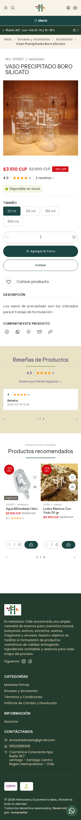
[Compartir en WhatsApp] (17, 332)
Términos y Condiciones (23, 697)
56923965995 (19, 746)
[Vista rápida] (34, 487)
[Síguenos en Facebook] (30, 661)
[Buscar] (12, 8)
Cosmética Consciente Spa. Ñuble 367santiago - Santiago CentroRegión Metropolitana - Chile (31, 758)
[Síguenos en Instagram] (23, 661)
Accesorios (64, 39)
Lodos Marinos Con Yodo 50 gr (57, 510)
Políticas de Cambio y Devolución (30, 703)
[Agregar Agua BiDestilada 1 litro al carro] (31, 545)
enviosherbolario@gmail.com (32, 740)
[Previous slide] (6, 419)
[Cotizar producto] (34, 477)
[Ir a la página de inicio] (40, 7)
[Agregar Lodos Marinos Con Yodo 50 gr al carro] (68, 545)
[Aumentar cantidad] (74, 237)
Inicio (8, 39)
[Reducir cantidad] (7, 237)
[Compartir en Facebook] (7, 332)
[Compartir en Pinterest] (28, 332)
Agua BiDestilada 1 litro (22, 508)
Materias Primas (16, 685)
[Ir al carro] (75, 8)
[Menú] (6, 8)
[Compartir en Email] (39, 332)
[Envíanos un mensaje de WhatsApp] (71, 810)
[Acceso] (68, 8)
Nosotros (11, 721)
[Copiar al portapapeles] (50, 332)
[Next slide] (74, 419)
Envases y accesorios (34, 39)
